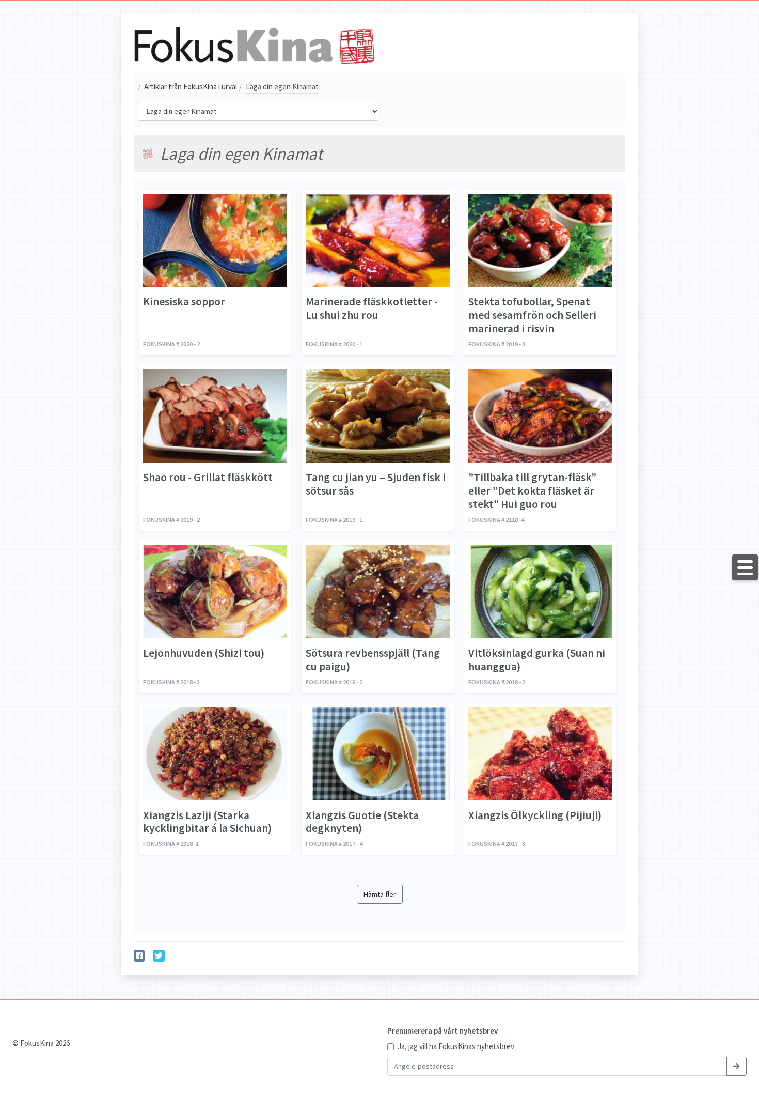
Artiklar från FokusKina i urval (187, 86)
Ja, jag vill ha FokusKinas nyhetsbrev (456, 1046)
